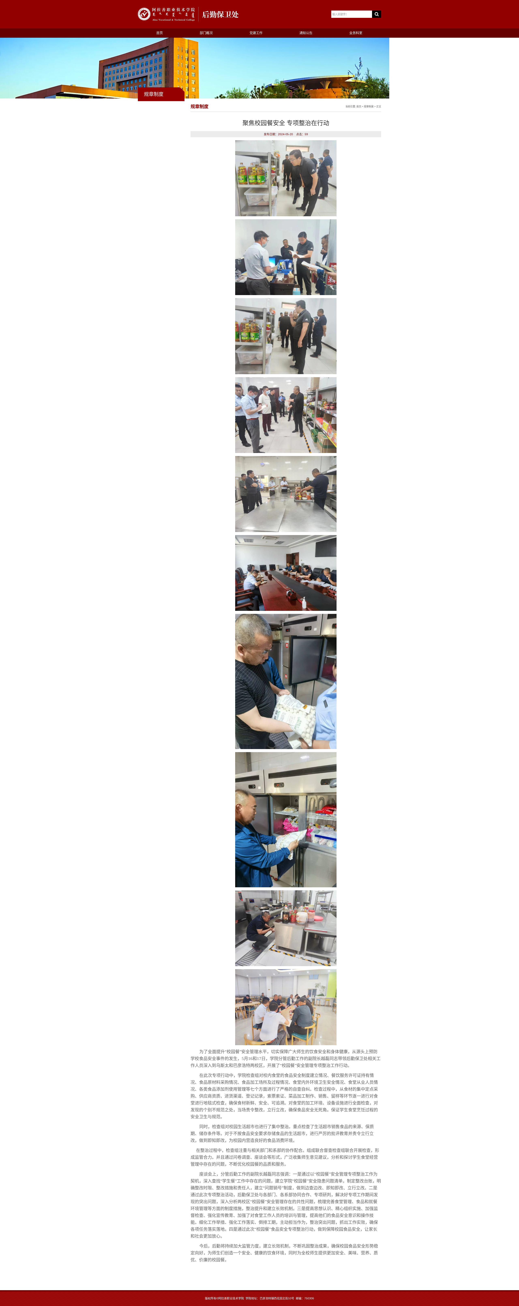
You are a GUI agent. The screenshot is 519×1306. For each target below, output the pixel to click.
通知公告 (305, 33)
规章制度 (369, 106)
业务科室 (355, 33)
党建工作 (256, 33)
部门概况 (206, 33)
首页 (159, 33)
